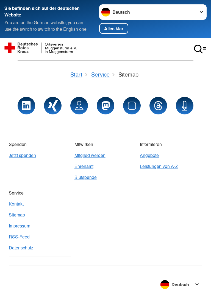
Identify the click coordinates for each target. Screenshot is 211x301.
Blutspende (85, 177)
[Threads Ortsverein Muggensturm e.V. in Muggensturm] (158, 105)
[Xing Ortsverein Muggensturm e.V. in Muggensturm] (53, 105)
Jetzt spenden (22, 155)
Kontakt (16, 204)
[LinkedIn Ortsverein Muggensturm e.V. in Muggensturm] (26, 105)
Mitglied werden (90, 155)
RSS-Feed (19, 237)
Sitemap (17, 215)
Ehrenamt (83, 166)
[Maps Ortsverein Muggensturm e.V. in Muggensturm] (79, 105)
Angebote (149, 155)
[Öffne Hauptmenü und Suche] (200, 49)
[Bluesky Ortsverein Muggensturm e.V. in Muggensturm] (132, 105)
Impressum (19, 226)
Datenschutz (21, 247)
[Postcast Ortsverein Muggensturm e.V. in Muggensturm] (184, 105)
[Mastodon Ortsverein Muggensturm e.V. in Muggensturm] (105, 105)
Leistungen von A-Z (159, 166)
